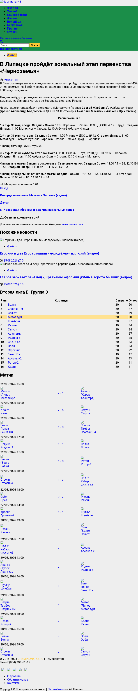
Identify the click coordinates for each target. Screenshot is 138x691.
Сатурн (12, 329)
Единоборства (17, 15)
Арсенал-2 (15, 358)
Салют (12, 313)
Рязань (12, 325)
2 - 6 (61, 410)
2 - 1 (61, 393)
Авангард (14, 333)
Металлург (15, 317)
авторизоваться (72, 224)
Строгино (14, 350)
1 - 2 (61, 480)
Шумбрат (14, 321)
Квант (12, 366)
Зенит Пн (14, 354)
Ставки (12, 32)
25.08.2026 (11, 260)
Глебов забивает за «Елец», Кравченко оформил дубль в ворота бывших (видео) (66, 277)
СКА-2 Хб (14, 342)
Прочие (12, 28)
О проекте (14, 676)
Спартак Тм (15, 308)
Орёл (11, 346)
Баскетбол (14, 25)
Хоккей (12, 11)
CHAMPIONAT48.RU (30, 659)
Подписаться (12, 49)
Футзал (12, 18)
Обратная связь (17, 679)
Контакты (13, 683)
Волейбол (14, 21)
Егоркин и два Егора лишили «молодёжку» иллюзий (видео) (49, 253)
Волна (12, 304)
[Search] (1, 41)
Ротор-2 (13, 362)
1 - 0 (61, 427)
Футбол (12, 8)
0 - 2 (61, 497)
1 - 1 (61, 444)
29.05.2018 (11, 80)
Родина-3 (14, 337)
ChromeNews (56, 689)
